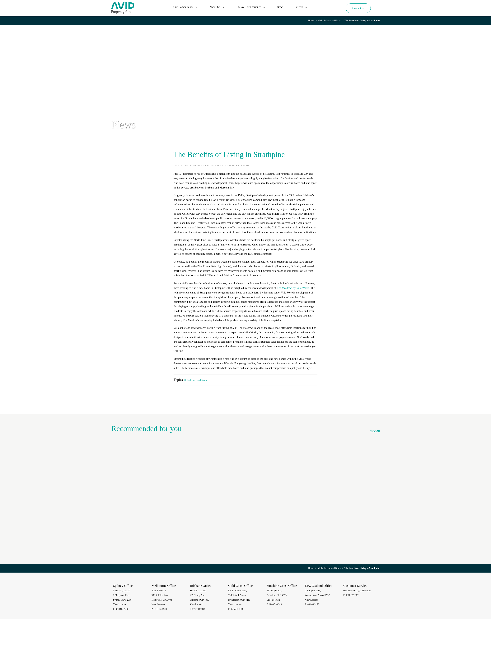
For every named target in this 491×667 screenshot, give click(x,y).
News (280, 7)
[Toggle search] (377, 8)
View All (375, 431)
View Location (119, 604)
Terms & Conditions (355, 646)
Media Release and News (329, 20)
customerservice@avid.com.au (357, 590)
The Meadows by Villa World (293, 288)
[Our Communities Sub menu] (196, 7)
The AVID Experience (248, 7)
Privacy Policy (326, 646)
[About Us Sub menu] (223, 7)
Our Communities (183, 7)
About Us (214, 7)
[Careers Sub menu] (306, 7)
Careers (299, 7)
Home (311, 20)
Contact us (358, 8)
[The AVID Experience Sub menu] (264, 7)
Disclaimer (340, 646)
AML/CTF (371, 646)
